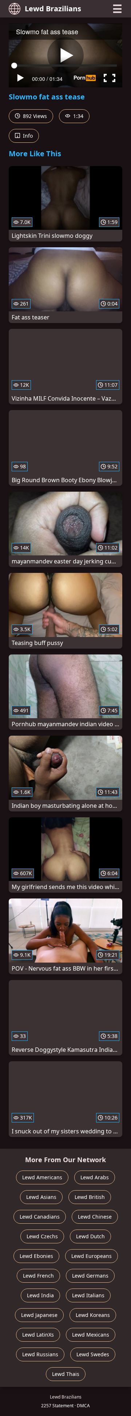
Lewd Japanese (39, 1314)
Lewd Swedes (92, 1354)
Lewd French (38, 1275)
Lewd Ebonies (36, 1255)
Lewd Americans (42, 1177)
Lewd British (90, 1196)
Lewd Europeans (91, 1255)
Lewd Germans (90, 1275)
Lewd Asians (41, 1196)
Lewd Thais (65, 1373)
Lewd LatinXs (38, 1334)
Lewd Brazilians (53, 8)
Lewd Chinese (95, 1216)
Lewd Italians (88, 1295)
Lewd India (40, 1295)
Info (27, 135)
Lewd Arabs (94, 1177)
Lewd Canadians (40, 1216)
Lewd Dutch (90, 1236)
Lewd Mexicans (90, 1334)
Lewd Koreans (93, 1314)
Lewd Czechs (42, 1236)
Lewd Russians (40, 1354)
